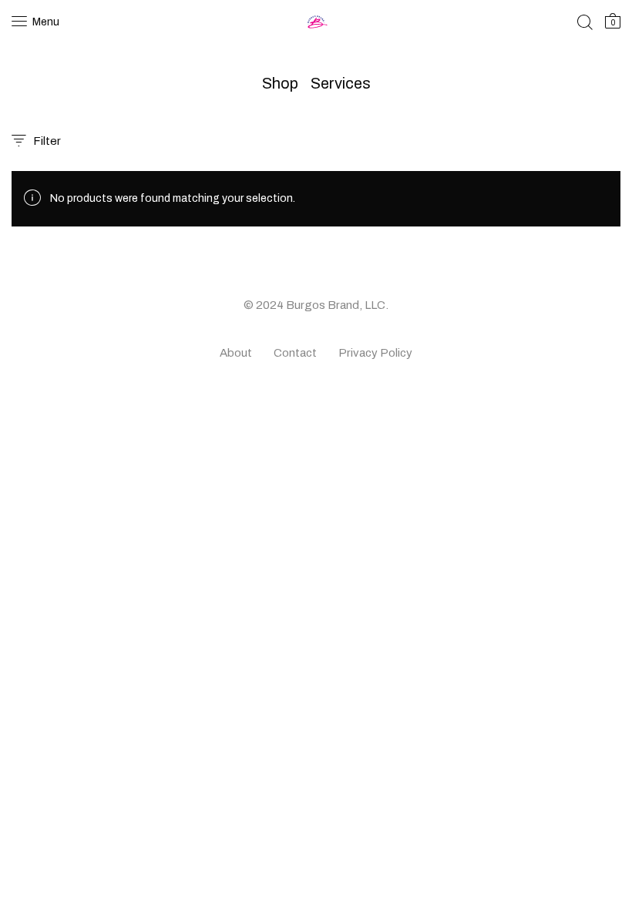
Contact (295, 353)
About (236, 353)
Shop (280, 83)
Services (341, 83)
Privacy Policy (375, 353)
